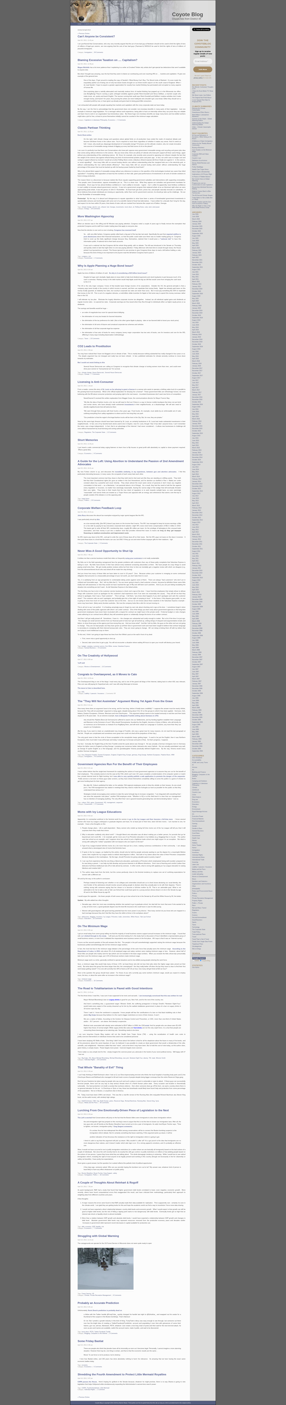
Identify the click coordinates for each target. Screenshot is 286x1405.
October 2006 (196, 691)
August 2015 (196, 435)
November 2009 (197, 602)
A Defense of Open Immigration (202, 141)
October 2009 (196, 604)
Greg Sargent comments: (123, 1126)
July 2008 (195, 640)
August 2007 (196, 667)
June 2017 (195, 382)
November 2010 (197, 573)
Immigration (88, 52)
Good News (196, 833)
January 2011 (196, 568)
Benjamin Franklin (91, 755)
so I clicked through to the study (93, 936)
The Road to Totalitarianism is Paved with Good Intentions (115, 988)
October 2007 (196, 662)
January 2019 (196, 337)
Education (87, 918)
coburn (84, 802)
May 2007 (195, 674)
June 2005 (195, 729)
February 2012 (196, 537)
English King (121, 755)
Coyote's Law (196, 792)
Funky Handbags (197, 167)
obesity (145, 1058)
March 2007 (196, 679)
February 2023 (196, 255)
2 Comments (98, 258)
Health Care (196, 838)
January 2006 (196, 712)
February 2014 (196, 479)
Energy (86, 208)
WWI (172, 755)
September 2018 (197, 346)
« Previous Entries (84, 33)
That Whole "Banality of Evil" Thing (100, 1067)
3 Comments (104, 543)
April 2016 (195, 416)
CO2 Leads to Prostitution (94, 346)
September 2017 (197, 375)
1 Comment (101, 1389)
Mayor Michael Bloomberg (100, 1058)
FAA (88, 802)
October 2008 (196, 633)
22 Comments (97, 918)
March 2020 (196, 303)
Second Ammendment (199, 917)
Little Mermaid (104, 1388)
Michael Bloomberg (116, 1058)
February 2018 (196, 363)
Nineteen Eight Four (136, 1058)
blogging (92, 917)
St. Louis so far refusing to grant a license (118, 389)
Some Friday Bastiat (90, 1341)
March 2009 (196, 621)
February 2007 (196, 681)
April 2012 (195, 532)
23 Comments (94, 338)
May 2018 (195, 356)
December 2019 (197, 310)
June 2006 (195, 700)
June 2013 (195, 498)
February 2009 (196, 623)
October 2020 (196, 291)
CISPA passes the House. (88, 1382)
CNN (94, 1101)
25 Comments (95, 500)
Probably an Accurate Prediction (98, 1302)
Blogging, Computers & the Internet (95, 1333)
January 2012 (196, 539)
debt (83, 1226)
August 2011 (196, 551)
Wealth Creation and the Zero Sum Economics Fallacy (201, 202)
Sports (194, 922)
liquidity (98, 1226)
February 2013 (196, 508)
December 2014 (197, 455)
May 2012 (195, 529)
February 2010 (196, 594)
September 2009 (197, 606)
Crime (194, 795)
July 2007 (195, 669)
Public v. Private (197, 903)
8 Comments (98, 453)
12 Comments (111, 432)
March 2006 (196, 707)
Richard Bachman (130, 1101)
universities (126, 917)
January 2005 (196, 741)
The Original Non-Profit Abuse (201, 97)
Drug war (195, 799)
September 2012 (197, 520)
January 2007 (196, 683)
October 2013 (196, 488)
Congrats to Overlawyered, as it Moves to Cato (107, 674)
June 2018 (195, 354)
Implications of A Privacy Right (202, 174)
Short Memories (88, 439)
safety (115, 1173)
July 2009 (195, 611)
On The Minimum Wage (92, 926)
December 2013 (197, 484)
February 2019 (196, 334)
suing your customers (133, 558)
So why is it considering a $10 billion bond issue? (128, 273)
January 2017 (196, 395)
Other (194, 886)
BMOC (100, 24)
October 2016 (196, 402)
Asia (83, 755)
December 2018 (197, 339)
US (93, 1293)
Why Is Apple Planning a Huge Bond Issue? (106, 265)
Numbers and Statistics (199, 881)
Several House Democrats (113, 372)
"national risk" (165, 239)
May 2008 (195, 645)
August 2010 (196, 580)
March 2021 (196, 281)
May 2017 (195, 385)
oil (133, 207)
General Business (90, 648)
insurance (99, 917)
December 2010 (197, 570)
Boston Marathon (87, 1173)
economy (88, 1226)
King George (142, 755)
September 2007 (197, 664)
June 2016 (195, 411)
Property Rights (197, 900)
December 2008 (197, 628)
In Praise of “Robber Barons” (201, 176)
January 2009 (196, 626)
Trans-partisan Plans (199, 934)
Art (193, 770)
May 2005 (195, 732)
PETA (92, 1332)
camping (89, 646)
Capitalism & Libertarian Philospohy (95, 120)
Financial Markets (198, 819)
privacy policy (198, 78)
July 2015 (195, 438)
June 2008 (195, 642)
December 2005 (197, 715)
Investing (195, 862)
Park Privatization (111, 24)
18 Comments (95, 208)
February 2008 (196, 652)
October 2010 (196, 575)
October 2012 (196, 517)
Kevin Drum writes (84, 135)
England (113, 755)
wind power (156, 207)
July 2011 (195, 553)
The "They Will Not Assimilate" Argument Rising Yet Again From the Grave (125, 701)
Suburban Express (124, 646)
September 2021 (197, 267)
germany (134, 755)
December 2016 (197, 397)
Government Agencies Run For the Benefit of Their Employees (117, 764)
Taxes (86, 338)
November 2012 (197, 515)
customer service (98, 646)
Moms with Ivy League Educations (100, 811)
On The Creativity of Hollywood (98, 655)
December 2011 (197, 541)
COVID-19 (195, 790)
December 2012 (197, 512)
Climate (86, 374)
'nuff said (81, 663)
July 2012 (195, 525)
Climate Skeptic (90, 24)
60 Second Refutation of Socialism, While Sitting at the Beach (202, 136)
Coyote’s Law (196, 158)
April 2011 (195, 561)
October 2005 (196, 720)
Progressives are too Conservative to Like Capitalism (202, 184)
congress (85, 256)
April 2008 (195, 647)
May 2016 (195, 414)
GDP (93, 1226)
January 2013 (196, 510)
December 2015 (197, 426)
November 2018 (197, 342)
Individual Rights (89, 1060)
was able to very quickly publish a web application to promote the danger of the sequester (149, 776)
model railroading (197, 874)
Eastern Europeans (104, 755)
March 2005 (196, 736)
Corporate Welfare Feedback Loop (99, 507)
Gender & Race (197, 828)
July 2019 (195, 322)
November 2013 (197, 486)
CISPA (84, 1388)
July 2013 (195, 496)
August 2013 (196, 493)
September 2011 (197, 549)
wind (150, 207)
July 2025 (195, 238)
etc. (193, 814)
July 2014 (195, 467)
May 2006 (195, 703)
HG (90, 1058)
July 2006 (195, 698)
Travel (194, 937)
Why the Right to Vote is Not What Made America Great (201, 206)
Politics (86, 500)
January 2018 (196, 366)
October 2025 (196, 231)
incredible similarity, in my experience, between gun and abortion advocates (145, 472)
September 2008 (197, 635)
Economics (111, 120)
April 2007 (195, 676)
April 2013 (195, 503)
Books (194, 778)
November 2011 (197, 544)
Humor (194, 847)
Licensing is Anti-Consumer (95, 381)
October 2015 (196, 431)
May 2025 (195, 243)
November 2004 (197, 746)
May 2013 (195, 500)
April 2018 (195, 358)
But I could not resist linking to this (91, 362)
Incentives (195, 852)
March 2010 (196, 592)
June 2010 (195, 585)
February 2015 (196, 450)
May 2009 (195, 616)
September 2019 (197, 318)
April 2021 (195, 279)
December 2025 (197, 226)
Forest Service (86, 1293)
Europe (128, 755)
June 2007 (195, 671)
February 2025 (196, 250)
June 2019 (195, 325)
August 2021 (196, 269)
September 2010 (197, 577)
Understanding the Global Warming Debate (200, 123)
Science (194, 915)
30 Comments (104, 1102)
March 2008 (196, 650)
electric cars (96, 207)
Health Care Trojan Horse (200, 169)
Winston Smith (160, 1058)
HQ (105, 802)
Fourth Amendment (93, 1388)
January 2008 (196, 655)
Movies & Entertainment (92, 666)
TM (150, 1058)
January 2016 (196, 423)
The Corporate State (98, 432)
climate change (86, 207)
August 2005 (196, 724)
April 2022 (195, 257)
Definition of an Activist (199, 160)
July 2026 (195, 214)
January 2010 (196, 597)
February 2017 (196, 392)
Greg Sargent (107, 1173)
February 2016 (196, 421)
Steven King (151, 1101)
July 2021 (195, 272)
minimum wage (86, 979)
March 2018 (196, 361)
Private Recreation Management (100, 1295)
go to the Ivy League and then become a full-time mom (151, 819)
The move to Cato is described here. (91, 688)
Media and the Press (91, 1102)
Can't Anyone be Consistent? (96, 36)
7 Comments (95, 374)
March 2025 (196, 248)
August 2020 (196, 296)
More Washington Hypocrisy (96, 216)
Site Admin (195, 967)
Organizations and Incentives (201, 884)
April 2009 (195, 619)
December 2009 (197, 599)
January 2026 (196, 224)
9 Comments (102, 648)
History (194, 840)
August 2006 (196, 696)
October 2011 (196, 546)
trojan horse (85, 498)
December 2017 (197, 368)
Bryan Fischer (98, 1173)
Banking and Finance (199, 772)
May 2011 (195, 558)
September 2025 (197, 233)
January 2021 (196, 286)
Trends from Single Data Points (202, 941)
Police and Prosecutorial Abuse (202, 891)
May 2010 (195, 587)
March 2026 (196, 219)
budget (84, 646)
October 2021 (196, 265)
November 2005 (197, 717)
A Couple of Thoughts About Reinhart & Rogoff (108, 1182)
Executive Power (197, 816)
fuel (108, 207)
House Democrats (98, 372)
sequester (119, 802)
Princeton (114, 917)
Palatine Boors (165, 755)
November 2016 (197, 399)
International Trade (198, 860)
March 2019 (196, 332)
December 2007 (197, 657)
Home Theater (196, 845)
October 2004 (196, 748)
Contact (140, 24)
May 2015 (195, 443)
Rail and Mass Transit (199, 908)
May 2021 (195, 277)
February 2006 (196, 710)
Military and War (197, 872)
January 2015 (196, 452)
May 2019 (195, 327)
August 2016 (196, 407)
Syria (157, 1101)
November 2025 (197, 228)
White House (135, 917)
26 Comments (101, 1060)
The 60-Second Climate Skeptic (202, 195)
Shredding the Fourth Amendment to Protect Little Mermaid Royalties (122, 1374)
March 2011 (196, 563)
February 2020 (196, 305)
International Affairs (198, 857)
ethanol (103, 207)
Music (194, 879)
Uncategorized (196, 946)
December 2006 (197, 686)
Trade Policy (196, 932)
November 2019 (197, 313)
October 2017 (196, 373)
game (92, 802)
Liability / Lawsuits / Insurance (94, 693)
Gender (194, 826)
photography (196, 888)
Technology (196, 927)
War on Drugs (196, 949)
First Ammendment (198, 821)
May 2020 (195, 298)
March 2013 (196, 505)
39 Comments (98, 52)
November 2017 (197, 370)
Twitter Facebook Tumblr (102, 1332)
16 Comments (104, 1175)
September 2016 (197, 404)
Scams (194, 912)
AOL (83, 692)
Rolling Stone (139, 207)
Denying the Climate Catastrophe (198, 109)
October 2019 (196, 315)
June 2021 (195, 274)
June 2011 (195, 556)
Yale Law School (145, 917)
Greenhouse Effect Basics (200, 112)
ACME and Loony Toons (200, 762)
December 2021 (197, 260)
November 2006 (197, 688)
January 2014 (196, 481)
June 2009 (195, 614)
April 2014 (195, 474)
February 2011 (196, 565)
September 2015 (197, 433)
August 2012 (196, 522)
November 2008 (197, 630)
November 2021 (197, 262)
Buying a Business (198, 147)
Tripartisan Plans (197, 944)
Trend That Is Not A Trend (200, 939)
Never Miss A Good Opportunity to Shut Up (105, 550)
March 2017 (196, 390)
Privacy (194, 896)
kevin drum (128, 207)
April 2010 (195, 590)
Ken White (108, 646)
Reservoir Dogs (119, 1101)
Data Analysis (196, 797)
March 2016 (196, 419)
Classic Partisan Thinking (94, 127)
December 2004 (197, 744)
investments (120, 207)
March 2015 (196, 447)
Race (194, 905)
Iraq (98, 1101)
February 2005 (196, 739)
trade (120, 917)
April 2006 (195, 705)
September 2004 (197, 751)
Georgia (112, 207)
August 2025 (196, 236)
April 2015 (195, 445)
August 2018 (196, 349)
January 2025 (196, 253)
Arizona (194, 767)
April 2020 (195, 301)
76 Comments (98, 756)
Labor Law (195, 864)
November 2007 (197, 659)
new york (126, 1058)
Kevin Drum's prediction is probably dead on (105, 1310)
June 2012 (195, 527)
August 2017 (196, 378)
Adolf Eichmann (87, 1101)
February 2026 (196, 221)
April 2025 (195, 245)
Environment (196, 809)
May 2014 (195, 472)
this (98, 519)
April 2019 (195, 330)
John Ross (82, 515)
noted (147, 1025)
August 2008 (196, 638)
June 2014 (195, 469)
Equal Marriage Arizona (199, 811)
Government (88, 258)
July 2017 (195, 380)
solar (146, 207)
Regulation (87, 432)
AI (193, 765)
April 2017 (195, 387)
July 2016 (195, 409)
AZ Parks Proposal (127, 24)
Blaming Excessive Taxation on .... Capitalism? (107, 60)
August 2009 (196, 609)
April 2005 (195, 734)
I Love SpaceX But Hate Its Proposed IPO (201, 100)
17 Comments (98, 804)
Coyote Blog (187, 14)
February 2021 (196, 284)
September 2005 (197, 722)
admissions (85, 917)
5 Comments (122, 120)
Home (80, 24)
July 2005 (195, 727)
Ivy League (106, 917)
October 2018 (196, 344)
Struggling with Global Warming (98, 1235)
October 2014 (196, 460)
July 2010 (195, 582)
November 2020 (197, 289)
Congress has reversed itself (125, 230)
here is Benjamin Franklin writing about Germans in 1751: (137, 716)
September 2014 (197, 462)
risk (89, 256)
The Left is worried (85, 1117)
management (111, 802)
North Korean (104, 1101)
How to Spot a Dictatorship (200, 172)
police (111, 1101)
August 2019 (196, 320)
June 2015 (195, 440)
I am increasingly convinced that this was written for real (160, 996)
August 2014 (196, 464)
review (115, 646)
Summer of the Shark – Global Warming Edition (202, 119)
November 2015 (197, 428)
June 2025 (195, 240)
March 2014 (196, 476)
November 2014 (197, 457)
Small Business (197, 920)
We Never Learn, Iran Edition (201, 95)
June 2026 (195, 216)
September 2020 (197, 293)
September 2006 (197, 693)
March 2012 (196, 534)
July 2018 (195, 351)
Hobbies (194, 843)
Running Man (141, 1101)
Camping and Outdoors (199, 781)
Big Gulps (92, 1015)
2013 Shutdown (197, 758)
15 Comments (106, 666)
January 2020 (196, 308)
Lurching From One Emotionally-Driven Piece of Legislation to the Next (123, 1110)
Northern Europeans (153, 755)
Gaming (194, 823)
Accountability (196, 760)
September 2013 (197, 491)
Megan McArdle (83, 67)
